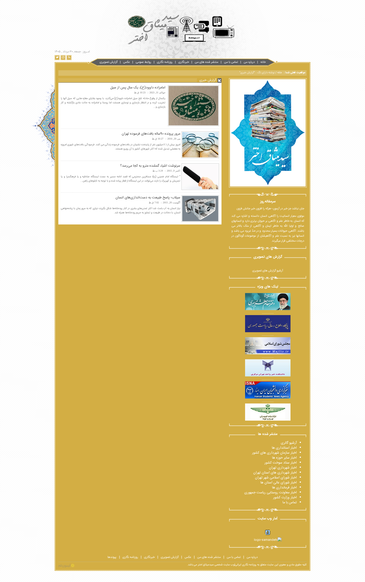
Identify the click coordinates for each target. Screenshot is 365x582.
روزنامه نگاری (165, 62)
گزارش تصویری (108, 62)
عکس (126, 62)
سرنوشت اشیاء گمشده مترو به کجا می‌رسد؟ (150, 166)
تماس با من (231, 62)
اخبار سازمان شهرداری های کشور (274, 453)
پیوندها (112, 557)
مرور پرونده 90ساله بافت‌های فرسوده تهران (151, 134)
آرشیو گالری (289, 443)
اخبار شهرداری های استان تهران (275, 473)
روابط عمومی (143, 62)
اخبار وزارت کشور (285, 498)
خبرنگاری (183, 62)
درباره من (249, 62)
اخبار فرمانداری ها (284, 488)
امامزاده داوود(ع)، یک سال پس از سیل (137, 88)
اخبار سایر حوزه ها (284, 458)
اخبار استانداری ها (284, 448)
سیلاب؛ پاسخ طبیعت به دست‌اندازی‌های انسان (147, 198)
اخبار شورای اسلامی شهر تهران (276, 478)
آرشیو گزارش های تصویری (267, 270)
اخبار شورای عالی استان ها (278, 483)
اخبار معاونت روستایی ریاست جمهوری (270, 493)
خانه (263, 62)
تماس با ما (290, 503)
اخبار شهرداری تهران (283, 468)
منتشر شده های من (206, 62)
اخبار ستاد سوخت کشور (280, 463)
